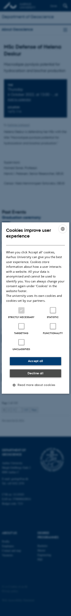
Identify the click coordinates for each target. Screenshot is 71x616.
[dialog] (35, 308)
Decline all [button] (35, 373)
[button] (35, 385)
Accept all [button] (35, 361)
